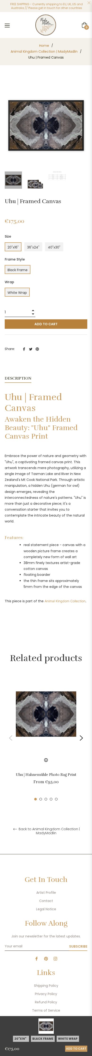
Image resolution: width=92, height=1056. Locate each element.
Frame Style (15, 259)
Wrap (9, 282)
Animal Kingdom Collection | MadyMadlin (44, 51)
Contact (46, 900)
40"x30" (54, 247)
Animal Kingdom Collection (65, 601)
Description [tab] (18, 378)
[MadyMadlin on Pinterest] (46, 959)
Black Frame (18, 270)
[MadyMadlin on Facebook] (36, 959)
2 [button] (40, 799)
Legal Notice (46, 909)
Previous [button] (10, 738)
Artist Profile (46, 892)
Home (44, 45)
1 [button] (35, 799)
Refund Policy (46, 1002)
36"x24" (33, 247)
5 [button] (56, 799)
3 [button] (46, 799)
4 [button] (51, 799)
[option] (46, 738)
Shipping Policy (46, 985)
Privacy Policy (46, 994)
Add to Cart (76, 1049)
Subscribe (78, 946)
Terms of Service (46, 1010)
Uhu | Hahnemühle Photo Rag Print (46, 774)
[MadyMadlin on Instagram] (55, 959)
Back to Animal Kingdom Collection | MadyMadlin (49, 831)
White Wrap (17, 292)
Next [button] (81, 738)
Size (8, 236)
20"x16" (13, 247)
